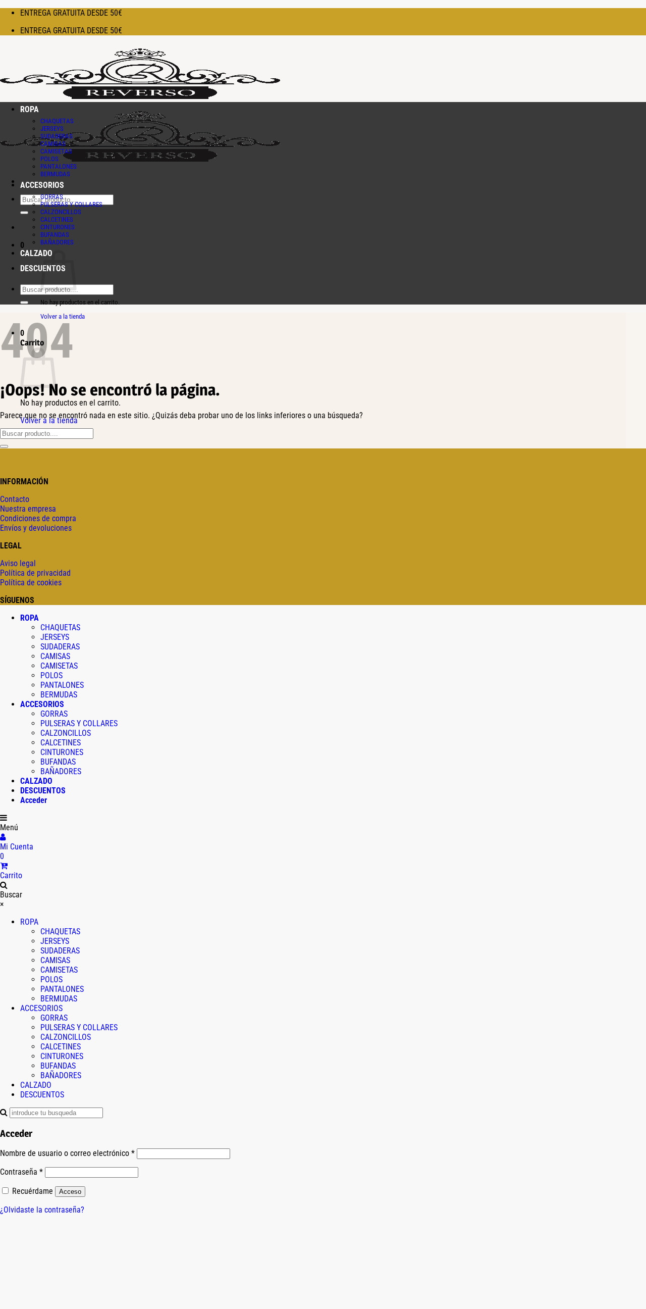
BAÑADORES (57, 242)
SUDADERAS (56, 136)
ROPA (29, 109)
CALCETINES (56, 219)
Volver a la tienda (49, 420)
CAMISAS (53, 143)
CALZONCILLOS (60, 212)
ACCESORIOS (42, 185)
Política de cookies (31, 582)
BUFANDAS (54, 234)
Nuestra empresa (28, 509)
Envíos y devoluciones (36, 528)
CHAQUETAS (57, 121)
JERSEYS (52, 128)
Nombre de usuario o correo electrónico (67, 1153)
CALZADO (36, 253)
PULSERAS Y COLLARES (71, 204)
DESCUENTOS (43, 790)
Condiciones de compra (38, 518)
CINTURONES (57, 227)
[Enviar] (24, 212)
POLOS (49, 159)
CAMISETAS (56, 151)
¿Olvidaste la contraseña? (42, 1210)
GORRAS (51, 196)
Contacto (14, 499)
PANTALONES (58, 166)
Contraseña (21, 1172)
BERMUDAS (55, 174)
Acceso (70, 1191)
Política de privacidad (35, 573)
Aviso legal (18, 563)
